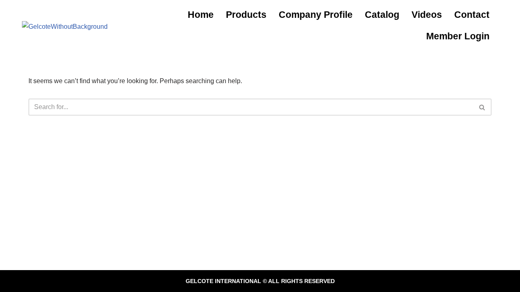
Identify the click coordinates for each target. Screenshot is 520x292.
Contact (472, 14)
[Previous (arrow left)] (14, 146)
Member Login (458, 36)
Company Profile (316, 14)
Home (201, 14)
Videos (427, 14)
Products (246, 14)
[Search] (482, 107)
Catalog (382, 14)
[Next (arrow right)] (506, 146)
